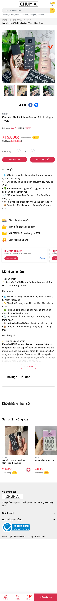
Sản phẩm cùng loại (15, 419)
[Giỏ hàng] (51, 4)
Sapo (42, 536)
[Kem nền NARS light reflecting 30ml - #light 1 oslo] (28, 56)
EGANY (24, 536)
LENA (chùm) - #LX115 (45, 460)
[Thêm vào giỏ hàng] (28, 470)
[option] (28, 56)
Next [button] (52, 56)
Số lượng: (6, 151)
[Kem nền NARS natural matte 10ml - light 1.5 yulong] (16, 440)
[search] (52, 10)
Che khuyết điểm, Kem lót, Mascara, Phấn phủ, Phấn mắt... (24, 15)
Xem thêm (28, 366)
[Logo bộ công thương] (16, 527)
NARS (5, 114)
